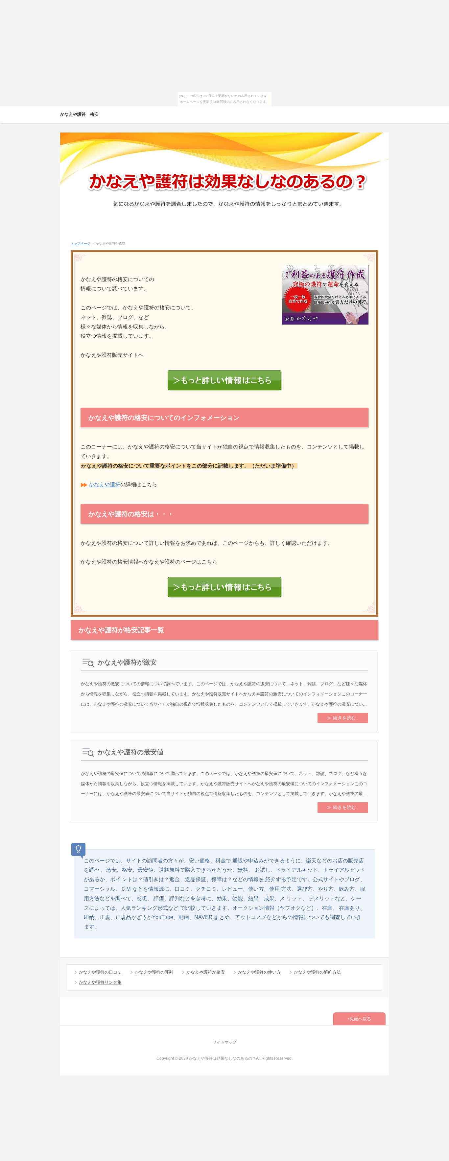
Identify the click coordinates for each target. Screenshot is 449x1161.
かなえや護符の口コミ (100, 972)
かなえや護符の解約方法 (317, 972)
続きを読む (344, 717)
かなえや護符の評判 (154, 972)
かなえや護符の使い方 (259, 972)
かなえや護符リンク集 (100, 982)
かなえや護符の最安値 (130, 752)
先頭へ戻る (360, 1018)
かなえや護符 (104, 484)
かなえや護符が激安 (127, 662)
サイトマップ (224, 1042)
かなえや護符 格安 (79, 114)
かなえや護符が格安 (205, 972)
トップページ (80, 243)
